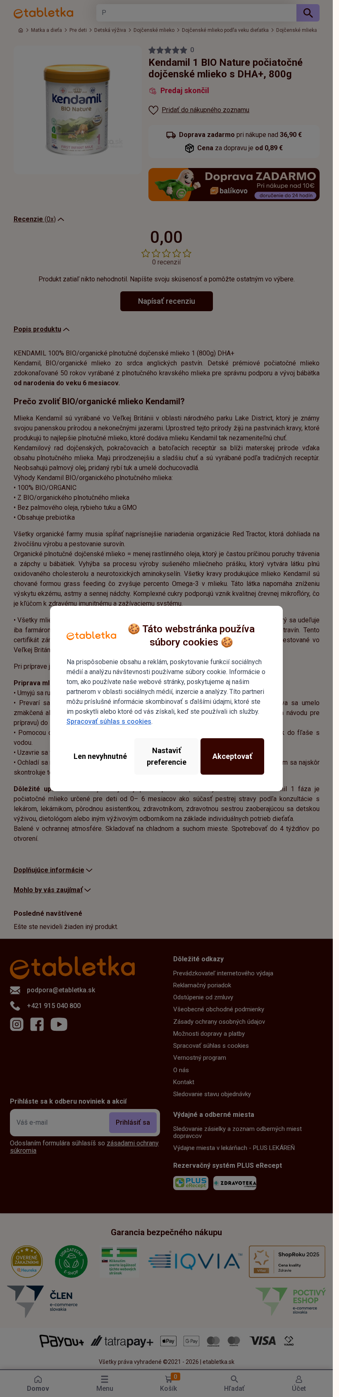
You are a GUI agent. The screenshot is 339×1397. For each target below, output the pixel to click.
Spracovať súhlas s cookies (109, 721)
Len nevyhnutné (100, 756)
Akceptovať (232, 756)
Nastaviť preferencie (166, 756)
